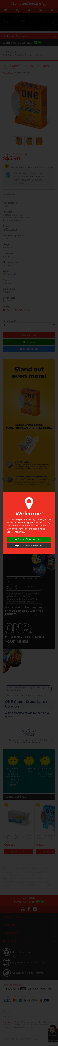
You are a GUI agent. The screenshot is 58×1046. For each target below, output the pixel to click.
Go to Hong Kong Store (30, 545)
